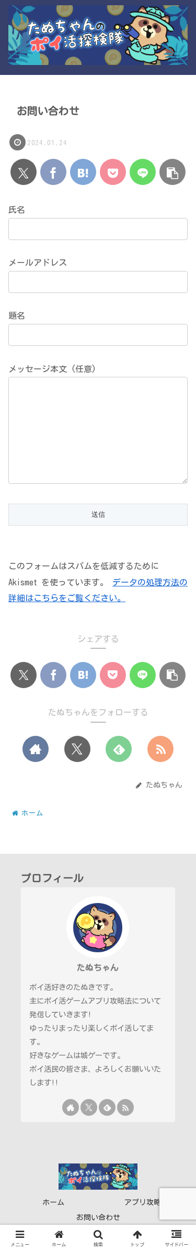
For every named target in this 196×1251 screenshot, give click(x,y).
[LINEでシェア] (143, 172)
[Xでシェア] (23, 172)
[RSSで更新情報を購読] (160, 749)
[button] (172, 172)
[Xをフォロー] (77, 749)
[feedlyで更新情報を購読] (119, 749)
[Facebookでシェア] (53, 172)
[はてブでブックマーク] (83, 172)
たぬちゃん (98, 967)
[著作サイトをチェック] (35, 749)
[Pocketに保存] (113, 172)
